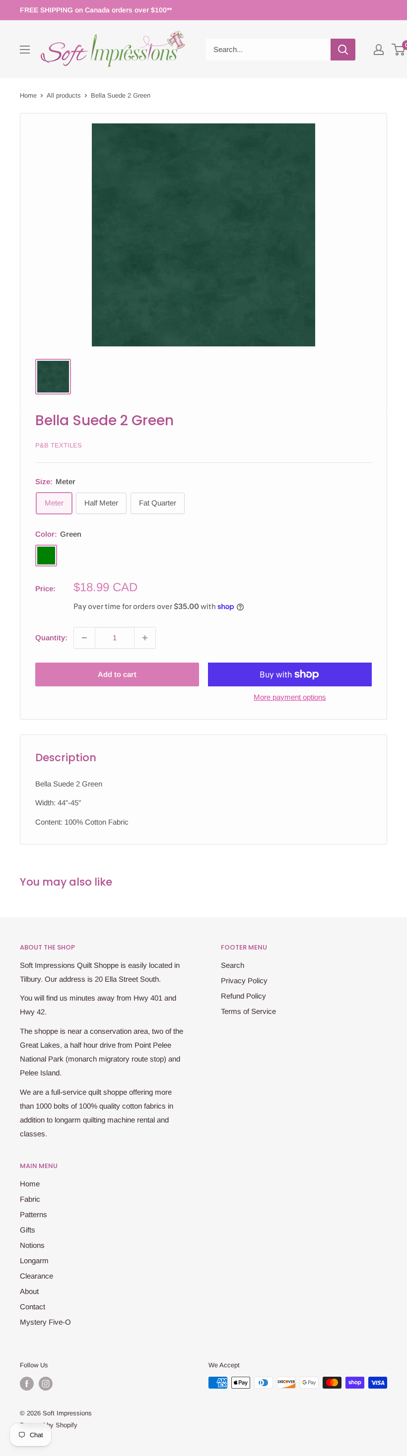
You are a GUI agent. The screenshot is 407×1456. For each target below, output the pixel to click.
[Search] (343, 49)
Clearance (36, 1276)
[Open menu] (25, 50)
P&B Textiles (58, 445)
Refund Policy (243, 996)
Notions (32, 1245)
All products (64, 95)
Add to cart (117, 674)
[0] (399, 50)
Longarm (34, 1260)
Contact (32, 1306)
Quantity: (51, 637)
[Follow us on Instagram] (46, 1384)
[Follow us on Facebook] (27, 1384)
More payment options (290, 697)
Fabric (30, 1199)
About (29, 1291)
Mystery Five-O (45, 1322)
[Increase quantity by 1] (145, 637)
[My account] (379, 49)
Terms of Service (248, 1011)
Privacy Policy (244, 980)
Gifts (27, 1230)
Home (28, 95)
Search (232, 965)
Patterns (33, 1214)
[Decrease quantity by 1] (84, 637)
